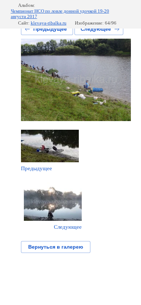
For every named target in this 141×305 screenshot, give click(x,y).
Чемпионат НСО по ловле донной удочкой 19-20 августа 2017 (60, 14)
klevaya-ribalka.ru (49, 23)
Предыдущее (50, 29)
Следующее (96, 29)
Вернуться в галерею (55, 247)
